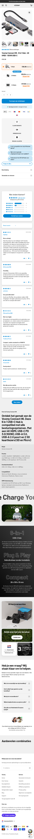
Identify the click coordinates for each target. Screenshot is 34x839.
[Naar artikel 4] (20, 44)
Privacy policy (22, 790)
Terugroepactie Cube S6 (8, 798)
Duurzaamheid (6, 784)
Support (4, 795)
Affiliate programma (24, 787)
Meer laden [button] (17, 402)
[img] (7, 232)
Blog (3, 793)
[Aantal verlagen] (4, 95)
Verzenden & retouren (25, 778)
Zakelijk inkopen (6, 787)
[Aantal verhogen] (10, 95)
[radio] (17, 66)
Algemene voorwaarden (25, 793)
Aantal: (4, 91)
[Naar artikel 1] (4, 44)
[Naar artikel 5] (26, 44)
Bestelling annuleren (24, 784)
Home (3, 778)
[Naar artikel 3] (15, 44)
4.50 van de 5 (21, 198)
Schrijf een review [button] (17, 216)
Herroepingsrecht (23, 795)
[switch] (30, 836)
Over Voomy (5, 781)
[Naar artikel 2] (9, 44)
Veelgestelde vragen (7, 790)
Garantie (21, 781)
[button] (6, 49)
